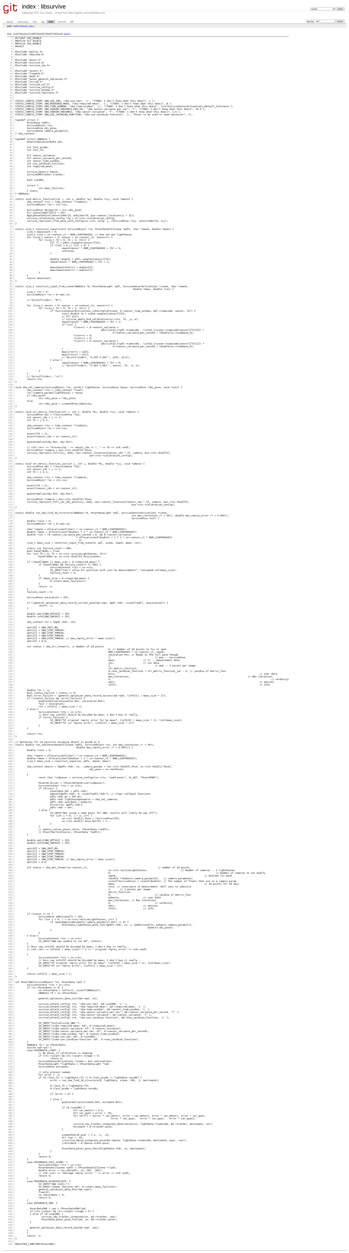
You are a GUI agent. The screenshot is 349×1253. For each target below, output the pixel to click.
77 (11, 245)
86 (11, 270)
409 (10, 1151)
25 (11, 103)
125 (10, 376)
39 (11, 141)
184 (10, 537)
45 (11, 158)
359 (10, 1014)
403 (10, 1135)
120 (10, 362)
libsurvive (53, 6)
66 (11, 215)
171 (10, 502)
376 (10, 1061)
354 (10, 1001)
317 (10, 900)
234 (10, 673)
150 (10, 444)
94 (11, 291)
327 (10, 927)
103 (10, 316)
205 (10, 594)
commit (61, 21)
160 (10, 472)
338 (10, 957)
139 (10, 414)
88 (11, 275)
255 (10, 731)
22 (11, 95)
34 (11, 128)
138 (10, 412)
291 (10, 829)
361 (10, 1020)
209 (10, 605)
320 (10, 908)
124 (10, 373)
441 (10, 1238)
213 (10, 616)
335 (10, 949)
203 (10, 589)
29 (11, 114)
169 (10, 496)
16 (11, 79)
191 (10, 556)
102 (10, 313)
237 (10, 682)
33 (11, 125)
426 (10, 1197)
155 (10, 458)
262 (10, 750)
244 (10, 701)
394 (10, 1110)
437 (10, 1227)
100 (10, 308)
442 (10, 1241)
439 (10, 1233)
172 (10, 504)
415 (10, 1167)
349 (10, 987)
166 (10, 488)
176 (10, 515)
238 (10, 684)
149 (10, 442)
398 (10, 1121)
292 (10, 832)
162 (10, 477)
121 (10, 365)
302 (10, 859)
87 (11, 272)
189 (10, 551)
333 (10, 944)
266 (10, 761)
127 (10, 382)
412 (10, 1159)
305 (10, 867)
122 (10, 368)
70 (11, 226)
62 (11, 204)
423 (10, 1189)
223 (10, 643)
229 (10, 660)
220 (10, 635)
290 (10, 826)
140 (10, 417)
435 (10, 1222)
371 (10, 1047)
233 (10, 671)
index (29, 6)
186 (10, 542)
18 (11, 84)
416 (10, 1170)
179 (10, 523)
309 (10, 878)
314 (10, 892)
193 (10, 562)
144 (10, 428)
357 (10, 1009)
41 (11, 147)
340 (10, 963)
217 (10, 627)
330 (10, 935)
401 (10, 1129)
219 (10, 633)
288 (10, 821)
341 (10, 965)
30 (11, 117)
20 (11, 90)
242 (10, 695)
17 (11, 81)
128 (10, 384)
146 (10, 433)
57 (11, 191)
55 (11, 185)
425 (10, 1195)
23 (11, 98)
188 (10, 548)
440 (10, 1235)
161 (10, 474)
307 (10, 873)
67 (11, 218)
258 (10, 739)
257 (10, 736)
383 (10, 1080)
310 (10, 881)
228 (10, 657)
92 (11, 286)
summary (23, 21)
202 (10, 586)
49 (11, 169)
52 (11, 177)
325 (10, 922)
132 (10, 395)
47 (11, 163)
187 (10, 545)
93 (11, 289)
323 (10, 916)
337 (10, 954)
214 (10, 619)
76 (11, 242)
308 (10, 875)
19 (11, 87)
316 (10, 897)
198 (10, 575)
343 (10, 971)
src (19, 26)
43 (11, 152)
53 (11, 180)
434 (10, 1219)
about (10, 21)
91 (11, 283)
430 (10, 1208)
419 (10, 1178)
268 (10, 766)
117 (10, 354)
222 (10, 641)
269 (10, 769)
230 (10, 663)
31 (11, 120)
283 (10, 807)
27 (11, 109)
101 (10, 311)
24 (11, 100)
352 (10, 995)
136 (10, 406)
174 (10, 510)
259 (10, 742)
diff (71, 21)
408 (10, 1148)
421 (10, 1184)
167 (10, 491)
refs (35, 21)
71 (11, 229)
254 (10, 728)
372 (10, 1050)
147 (10, 436)
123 (10, 371)
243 (10, 698)
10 (11, 62)
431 (10, 1211)
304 (10, 864)
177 (10, 518)
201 (10, 583)
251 (10, 720)
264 (10, 755)
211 (10, 611)
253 (10, 725)
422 (10, 1186)
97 (11, 300)
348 (10, 984)
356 (10, 1006)
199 (10, 578)
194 (10, 564)
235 (10, 676)
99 (11, 305)
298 (10, 848)
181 (10, 529)
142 (10, 422)
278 (10, 793)
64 (11, 210)
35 (11, 131)
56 (11, 188)
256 (10, 733)
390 (10, 1099)
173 (10, 507)
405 (10, 1140)
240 (10, 690)
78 (11, 248)
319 (10, 905)
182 (10, 532)
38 (11, 139)
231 (10, 665)
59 (11, 196)
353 (10, 998)
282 (10, 804)
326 (10, 924)
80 (11, 253)
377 (10, 1064)
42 (11, 150)
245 (10, 703)
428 (10, 1203)
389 (10, 1096)
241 (10, 693)
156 (10, 461)
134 (10, 401)
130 (10, 390)
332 (10, 941)
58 (11, 193)
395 (10, 1113)
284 (10, 810)
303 (10, 862)
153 (10, 452)
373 (10, 1053)
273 (10, 780)
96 (11, 297)
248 (10, 712)
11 (11, 65)
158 (10, 466)
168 (10, 493)
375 (10, 1058)
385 (10, 1085)
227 (10, 654)
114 (10, 346)
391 (10, 1102)
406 (10, 1143)
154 (10, 455)
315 (10, 894)
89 (11, 278)
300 (10, 853)
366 (10, 1034)
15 (11, 76)
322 (10, 914)
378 (10, 1066)
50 (11, 171)
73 (11, 234)
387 (10, 1091)
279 (10, 796)
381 (10, 1074)
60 (11, 199)
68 (11, 221)
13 (11, 70)
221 (10, 638)
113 (10, 343)
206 (10, 597)
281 (10, 802)
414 (10, 1165)
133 (10, 398)
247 (10, 709)
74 (11, 237)
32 (11, 122)
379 (10, 1069)
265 (10, 758)
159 (10, 469)
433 (10, 1216)
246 (10, 706)
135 (10, 403)
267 (10, 763)
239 (10, 687)
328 (10, 930)
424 (10, 1192)
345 (10, 976)
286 (10, 815)
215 (10, 622)
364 (10, 1028)
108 (10, 330)
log (43, 21)
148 (10, 439)
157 (10, 463)
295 (10, 840)
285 (10, 813)
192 (10, 559)
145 (10, 431)
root (15, 26)
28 (11, 111)
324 (10, 919)
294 (10, 837)
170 (10, 499)
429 (10, 1205)
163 (10, 480)
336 (10, 952)
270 (10, 772)
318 (10, 903)
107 (10, 327)
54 (11, 182)
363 (10, 1025)
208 (10, 602)
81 (11, 256)
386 (10, 1088)
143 (10, 425)
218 (10, 630)
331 (10, 938)
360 (10, 1017)
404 (10, 1137)
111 (10, 338)
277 (10, 791)
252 (10, 723)
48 (11, 166)
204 (10, 592)
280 (10, 799)
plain (67, 34)
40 (11, 144)
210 (10, 608)
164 (10, 482)
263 (10, 753)
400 (10, 1126)
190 (10, 553)
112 (10, 341)
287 (10, 818)
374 (10, 1055)
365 (10, 1031)
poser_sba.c (28, 26)
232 (10, 668)
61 (11, 201)
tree (51, 21)
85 (11, 267)
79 (11, 251)
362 (10, 1023)
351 (10, 993)
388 (10, 1094)
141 (10, 420)
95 (11, 294)
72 (11, 231)
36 (11, 133)
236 (10, 679)
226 (10, 652)
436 (10, 1225)
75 (11, 240)
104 (10, 319)
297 (10, 845)
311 (10, 884)
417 (10, 1173)
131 (10, 392)
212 (10, 613)
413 (10, 1162)
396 (10, 1115)
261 (10, 747)
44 (11, 155)
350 (10, 990)
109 (10, 332)
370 (10, 1044)
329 (10, 933)
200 (10, 581)
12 (11, 68)
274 (10, 783)
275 (10, 785)
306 (10, 870)
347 (10, 982)
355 (10, 1004)
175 (10, 512)
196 (10, 570)
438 (10, 1230)
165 (10, 485)
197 (10, 572)
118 (10, 357)
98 (11, 302)
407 (10, 1145)
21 (11, 92)
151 (10, 447)
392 (10, 1104)
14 (11, 73)
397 (10, 1118)
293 (10, 834)
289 (10, 823)
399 (10, 1124)
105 (10, 321)
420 (10, 1181)
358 (10, 1012)
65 (11, 212)
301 (10, 856)
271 (10, 774)
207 (10, 600)
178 (10, 521)
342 (10, 968)
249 (10, 714)
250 (10, 717)
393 (10, 1107)
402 (10, 1132)
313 (10, 889)
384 (10, 1083)
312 (10, 886)
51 (11, 174)
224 (10, 646)
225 (10, 649)
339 (10, 960)
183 (10, 534)
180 (10, 526)
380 (10, 1072)
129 (10, 387)
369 (10, 1042)
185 (10, 540)
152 (10, 450)
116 (10, 351)
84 (11, 264)
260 (10, 744)
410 (10, 1154)
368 (10, 1039)
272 (10, 777)
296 (10, 843)
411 (10, 1156)
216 (10, 624)
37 (11, 136)
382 (10, 1077)
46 (11, 161)
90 (11, 281)
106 (10, 324)
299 (10, 851)
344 (10, 974)
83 (11, 261)
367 (10, 1036)
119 (10, 360)
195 (10, 567)
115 (10, 349)
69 (11, 223)
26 (11, 106)
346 (10, 979)
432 (10, 1214)
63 (11, 207)
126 (10, 379)
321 (10, 911)
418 (10, 1175)
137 (10, 409)
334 (10, 946)
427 (10, 1200)
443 (10, 1244)
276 (10, 788)
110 (10, 335)
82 (11, 259)
